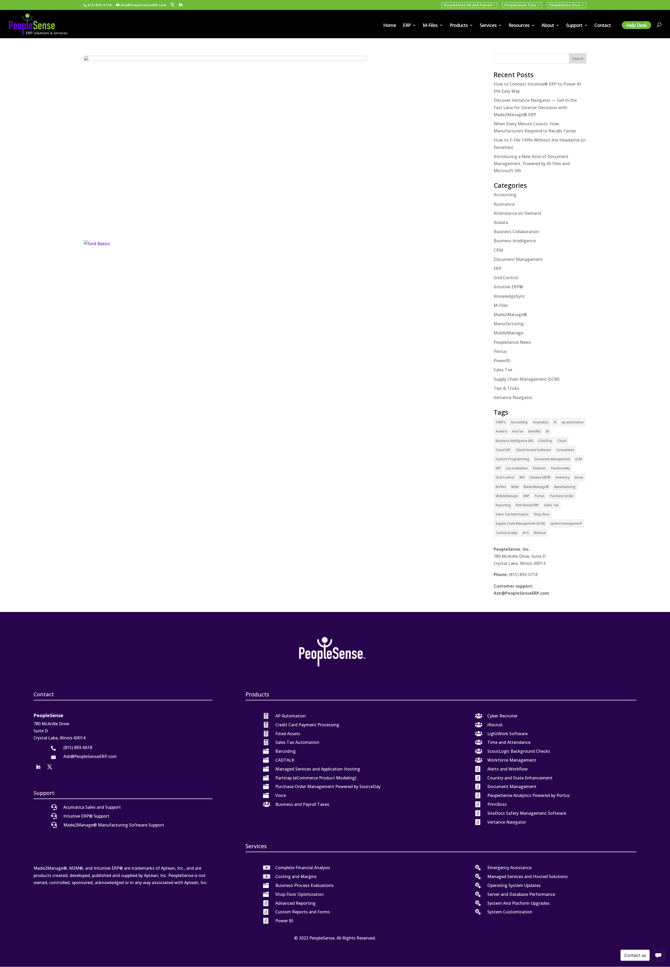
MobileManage (508, 333)
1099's (501, 422)
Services (488, 25)
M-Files (430, 25)
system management (566, 523)
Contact (602, 25)
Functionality (560, 468)
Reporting (503, 505)
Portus (500, 351)
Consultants (565, 450)
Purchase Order (562, 496)
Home (389, 25)
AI (555, 422)
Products (459, 25)
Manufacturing (509, 324)
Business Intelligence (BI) (514, 440)
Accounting (505, 195)
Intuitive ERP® (508, 287)
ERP (407, 25)
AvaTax (517, 431)
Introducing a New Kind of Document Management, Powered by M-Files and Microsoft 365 (532, 163)
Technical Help (506, 533)
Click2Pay (545, 440)
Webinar (540, 533)
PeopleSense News (512, 342)
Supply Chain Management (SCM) (526, 379)
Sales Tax (503, 370)
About (547, 25)
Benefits (534, 431)
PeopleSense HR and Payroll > (469, 5)
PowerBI (502, 360)
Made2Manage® (510, 314)
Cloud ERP (503, 450)
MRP (526, 496)
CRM (498, 250)
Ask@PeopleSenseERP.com (521, 593)
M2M (514, 487)
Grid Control (506, 277)
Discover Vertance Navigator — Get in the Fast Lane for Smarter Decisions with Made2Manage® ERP (535, 107)
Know (579, 477)
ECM (579, 459)
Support (574, 25)
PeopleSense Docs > (566, 5)
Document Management (518, 259)
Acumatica (504, 204)
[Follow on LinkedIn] (38, 767)
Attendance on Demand (517, 213)
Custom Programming (512, 459)
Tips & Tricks (506, 388)
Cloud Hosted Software (533, 450)
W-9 (525, 533)
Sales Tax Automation (512, 514)
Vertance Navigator (513, 397)
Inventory (563, 477)
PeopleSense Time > (522, 5)
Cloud (561, 440)
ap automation (573, 422)
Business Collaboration (516, 231)
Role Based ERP (527, 505)
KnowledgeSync (509, 296)
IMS (522, 477)
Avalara (501, 222)
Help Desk (636, 25)
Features (539, 468)
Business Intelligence (515, 241)
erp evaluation (517, 468)
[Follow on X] (49, 767)
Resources (519, 25)
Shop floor (542, 514)
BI (547, 431)
